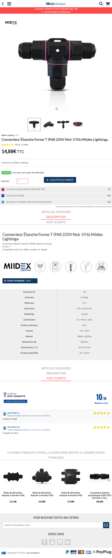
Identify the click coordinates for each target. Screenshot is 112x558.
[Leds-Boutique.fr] (56, 4)
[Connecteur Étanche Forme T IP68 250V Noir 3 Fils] (34, 124)
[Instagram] (60, 542)
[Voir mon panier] (109, 3)
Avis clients (56, 222)
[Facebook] (44, 542)
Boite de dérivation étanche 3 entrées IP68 (42, 494)
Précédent (3, 124)
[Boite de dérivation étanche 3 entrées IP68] (42, 477)
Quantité (5, 181)
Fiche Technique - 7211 (19, 281)
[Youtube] (52, 542)
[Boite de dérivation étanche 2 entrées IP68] (13, 477)
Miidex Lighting (7, 135)
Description (56, 373)
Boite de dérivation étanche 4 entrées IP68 (71, 494)
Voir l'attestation (15, 401)
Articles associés (56, 212)
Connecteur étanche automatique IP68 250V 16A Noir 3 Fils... (99, 495)
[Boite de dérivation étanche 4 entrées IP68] (71, 477)
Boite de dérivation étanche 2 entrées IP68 (13, 494)
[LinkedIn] (68, 542)
